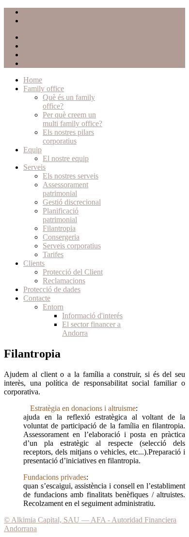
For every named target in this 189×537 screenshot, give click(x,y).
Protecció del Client (73, 272)
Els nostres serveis (70, 176)
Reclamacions (64, 281)
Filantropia (59, 228)
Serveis (34, 167)
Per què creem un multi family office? (72, 119)
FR (28, 54)
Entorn (53, 307)
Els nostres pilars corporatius (68, 136)
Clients (34, 263)
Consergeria (61, 237)
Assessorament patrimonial (65, 188)
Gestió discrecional (72, 202)
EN (28, 63)
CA (28, 37)
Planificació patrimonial (61, 215)
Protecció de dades (51, 289)
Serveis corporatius (72, 246)
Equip (32, 150)
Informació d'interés (92, 315)
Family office (43, 88)
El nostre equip (66, 158)
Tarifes (53, 254)
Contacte (36, 298)
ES (27, 46)
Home (32, 80)
